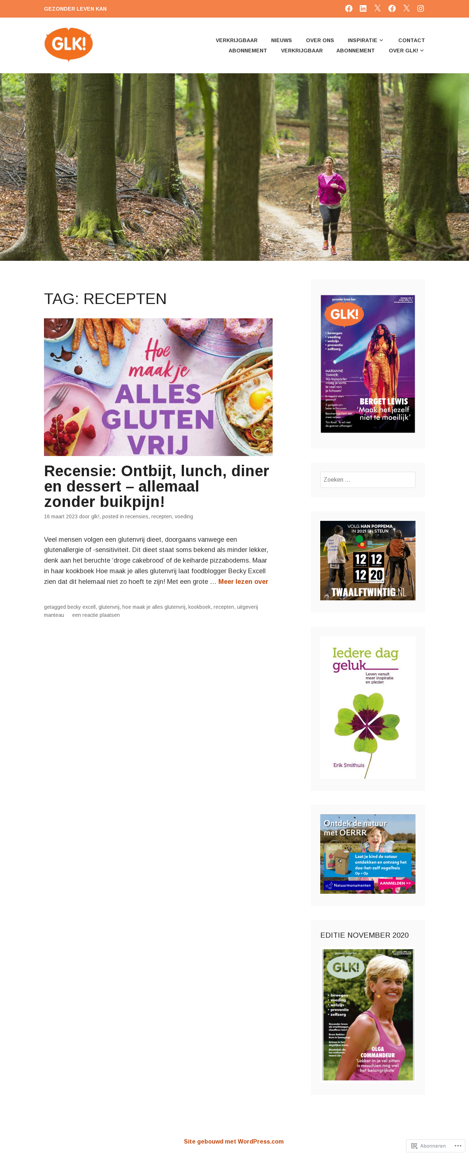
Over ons (320, 40)
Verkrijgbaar (237, 40)
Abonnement (248, 50)
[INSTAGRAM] (420, 8)
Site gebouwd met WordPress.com (234, 1141)
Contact (411, 40)
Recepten (161, 516)
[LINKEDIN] (363, 8)
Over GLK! (403, 50)
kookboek (199, 607)
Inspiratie (362, 40)
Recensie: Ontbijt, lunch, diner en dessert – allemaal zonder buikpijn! (156, 486)
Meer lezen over (243, 581)
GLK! (95, 516)
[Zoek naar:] (368, 480)
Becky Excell (81, 607)
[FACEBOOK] (348, 8)
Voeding (184, 516)
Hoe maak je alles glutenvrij (153, 607)
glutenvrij (109, 607)
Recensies (136, 516)
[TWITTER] (377, 8)
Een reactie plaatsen (96, 615)
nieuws (281, 40)
